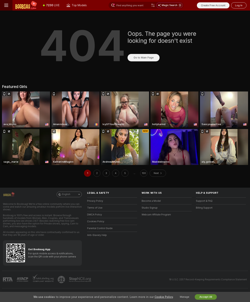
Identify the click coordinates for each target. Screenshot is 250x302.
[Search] (153, 5)
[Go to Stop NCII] (80, 279)
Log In (238, 5)
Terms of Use (94, 207)
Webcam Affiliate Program (156, 214)
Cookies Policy (95, 221)
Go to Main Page (144, 57)
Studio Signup (150, 207)
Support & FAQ (204, 201)
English (66, 194)
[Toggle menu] (6, 5)
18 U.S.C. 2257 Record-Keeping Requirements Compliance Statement (208, 279)
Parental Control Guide (99, 228)
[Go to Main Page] (25, 5)
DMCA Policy (94, 214)
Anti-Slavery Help (97, 235)
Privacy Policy (95, 201)
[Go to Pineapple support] (62, 279)
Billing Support (204, 207)
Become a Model (151, 201)
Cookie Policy (163, 296)
